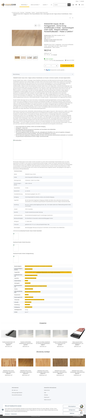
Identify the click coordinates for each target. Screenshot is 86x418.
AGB (45, 392)
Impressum (7, 413)
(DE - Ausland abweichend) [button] (59, 60)
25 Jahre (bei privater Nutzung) (30, 278)
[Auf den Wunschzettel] (39, 25)
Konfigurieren (72, 409)
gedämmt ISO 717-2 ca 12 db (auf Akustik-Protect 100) (34, 299)
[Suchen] (69, 4)
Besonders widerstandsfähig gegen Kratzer (32, 291)
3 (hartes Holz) (27, 283)
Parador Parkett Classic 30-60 (55, 39)
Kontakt (82, 1)
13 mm (26, 280)
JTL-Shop (79, 416)
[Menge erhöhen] (56, 65)
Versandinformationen (17, 395)
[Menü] (84, 405)
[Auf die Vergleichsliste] (35, 25)
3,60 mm (26, 294)
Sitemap (46, 395)
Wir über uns (15, 390)
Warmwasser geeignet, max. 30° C (31, 275)
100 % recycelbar (28, 302)
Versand (55, 54)
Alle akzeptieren (72, 406)
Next (83, 366)
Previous (3, 366)
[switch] (81, 413)
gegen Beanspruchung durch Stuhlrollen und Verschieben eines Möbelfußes (38, 266)
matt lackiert (27, 304)
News (77, 1)
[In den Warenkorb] (13, 22)
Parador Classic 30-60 (29, 288)
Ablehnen (72, 413)
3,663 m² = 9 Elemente (29, 297)
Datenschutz (14, 413)
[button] (73, 4)
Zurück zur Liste (16, 12)
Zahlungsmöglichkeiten (17, 392)
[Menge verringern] (45, 65)
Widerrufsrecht (47, 399)
